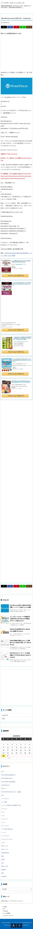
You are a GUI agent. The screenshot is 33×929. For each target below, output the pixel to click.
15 (29, 747)
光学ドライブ (4, 846)
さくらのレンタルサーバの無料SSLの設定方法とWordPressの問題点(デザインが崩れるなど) (20, 619)
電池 (2, 873)
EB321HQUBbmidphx (6, 778)
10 (8, 747)
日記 (2, 863)
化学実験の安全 (5, 852)
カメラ (3, 812)
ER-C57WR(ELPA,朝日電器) (8, 781)
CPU (2, 771)
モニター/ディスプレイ (7, 839)
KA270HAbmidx (5, 785)
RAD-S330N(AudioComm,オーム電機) (11, 792)
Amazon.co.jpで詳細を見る (16, 275)
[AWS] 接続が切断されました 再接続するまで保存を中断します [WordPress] (20, 642)
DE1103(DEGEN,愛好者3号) (8, 775)
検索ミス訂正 (4, 866)
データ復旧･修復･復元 (6, 829)
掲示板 (3, 859)
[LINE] (23, 27)
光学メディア (4, 849)
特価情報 (3, 869)
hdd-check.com (19, 264)
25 (12, 753)
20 (21, 750)
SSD (2, 795)
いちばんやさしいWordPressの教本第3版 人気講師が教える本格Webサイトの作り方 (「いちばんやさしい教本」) (22, 338)
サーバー (3, 822)
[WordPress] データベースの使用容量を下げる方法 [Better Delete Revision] (20, 655)
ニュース (3, 832)
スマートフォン (5, 825)
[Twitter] (4, 27)
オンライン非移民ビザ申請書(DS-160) (11, 805)
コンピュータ (4, 819)
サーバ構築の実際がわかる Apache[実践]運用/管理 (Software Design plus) (21, 261)
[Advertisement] (16, 52)
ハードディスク (5, 835)
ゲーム (3, 815)
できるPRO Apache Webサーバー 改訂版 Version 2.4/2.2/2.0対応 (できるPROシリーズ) (22, 284)
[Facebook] (10, 27)
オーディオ (4, 808)
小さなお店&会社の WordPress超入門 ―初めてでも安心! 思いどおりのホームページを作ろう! (21, 360)
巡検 (2, 856)
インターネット (5, 798)
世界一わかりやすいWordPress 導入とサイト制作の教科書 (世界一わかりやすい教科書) (21, 381)
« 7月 (9, 758)
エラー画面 (4, 802)
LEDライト (4, 788)
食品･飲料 (3, 876)
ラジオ (3, 842)
